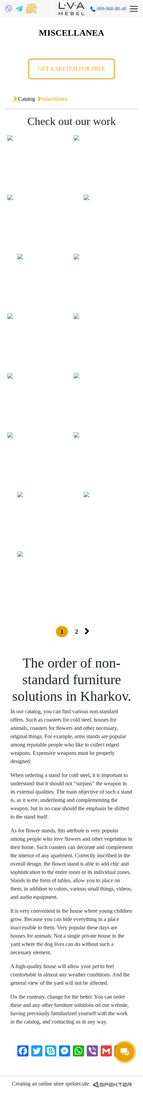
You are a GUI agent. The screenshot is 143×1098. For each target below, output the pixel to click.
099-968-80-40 (110, 8)
